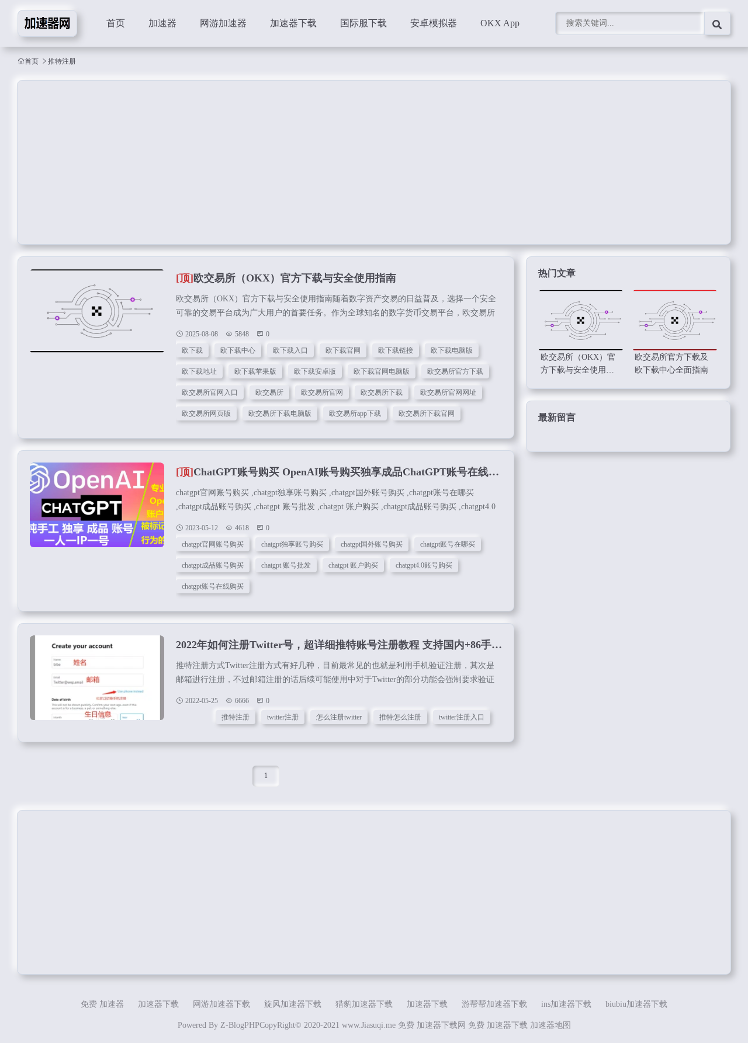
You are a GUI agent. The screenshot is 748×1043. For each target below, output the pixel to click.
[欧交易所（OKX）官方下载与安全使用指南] (97, 317)
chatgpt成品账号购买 (213, 565)
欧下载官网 (343, 350)
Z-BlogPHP (239, 1025)
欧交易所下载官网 (427, 413)
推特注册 (235, 717)
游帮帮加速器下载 (494, 1004)
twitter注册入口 (461, 717)
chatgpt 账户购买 (353, 565)
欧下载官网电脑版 (382, 371)
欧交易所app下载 (355, 413)
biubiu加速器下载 (636, 1004)
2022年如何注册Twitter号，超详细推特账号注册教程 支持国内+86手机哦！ (349, 645)
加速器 (162, 23)
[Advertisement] (368, 162)
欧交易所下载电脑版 (279, 413)
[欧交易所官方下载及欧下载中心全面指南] (675, 320)
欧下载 (192, 350)
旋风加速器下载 (292, 1004)
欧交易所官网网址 (448, 392)
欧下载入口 (290, 350)
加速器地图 (550, 1025)
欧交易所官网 (322, 392)
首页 (115, 23)
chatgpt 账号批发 (286, 565)
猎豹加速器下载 (364, 1004)
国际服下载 (363, 23)
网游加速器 (223, 23)
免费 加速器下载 (498, 1025)
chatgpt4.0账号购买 (424, 565)
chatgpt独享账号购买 (292, 544)
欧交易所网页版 (206, 413)
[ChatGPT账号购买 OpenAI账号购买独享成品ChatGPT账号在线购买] (97, 511)
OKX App (500, 23)
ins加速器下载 (566, 1004)
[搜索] (717, 23)
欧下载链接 (395, 350)
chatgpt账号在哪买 (447, 544)
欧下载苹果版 (255, 371)
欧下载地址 (199, 371)
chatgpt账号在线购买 (213, 586)
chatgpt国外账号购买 (372, 544)
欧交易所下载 (382, 392)
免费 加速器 (102, 1004)
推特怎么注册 (400, 717)
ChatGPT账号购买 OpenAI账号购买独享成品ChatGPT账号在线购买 (343, 472)
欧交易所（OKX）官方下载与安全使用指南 (286, 278)
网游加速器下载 (221, 1004)
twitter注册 (283, 717)
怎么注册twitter (339, 717)
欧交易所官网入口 (210, 392)
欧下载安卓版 (315, 371)
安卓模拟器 (433, 23)
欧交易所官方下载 (455, 371)
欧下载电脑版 (452, 350)
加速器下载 (293, 23)
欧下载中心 (237, 350)
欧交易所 (269, 392)
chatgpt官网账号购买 (213, 544)
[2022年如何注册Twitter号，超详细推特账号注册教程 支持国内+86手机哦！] (97, 683)
